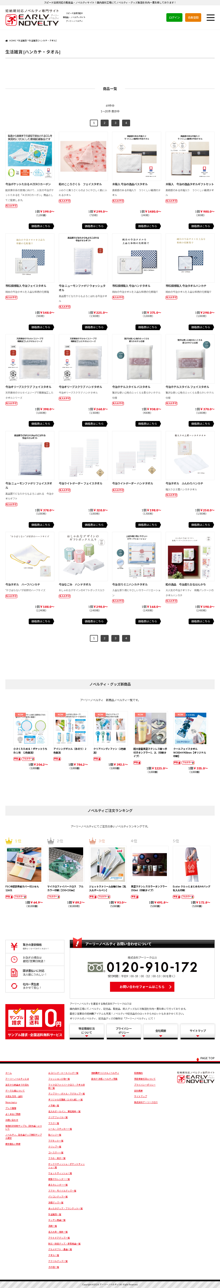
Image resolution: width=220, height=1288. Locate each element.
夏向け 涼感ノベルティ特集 (104, 1079)
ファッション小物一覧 (59, 1079)
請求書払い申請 (12, 1144)
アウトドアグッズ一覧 (59, 1237)
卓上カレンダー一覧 (58, 1184)
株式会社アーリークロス (146, 1102)
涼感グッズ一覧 (55, 1202)
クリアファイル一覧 (58, 1117)
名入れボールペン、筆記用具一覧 (64, 1111)
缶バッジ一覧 (54, 1134)
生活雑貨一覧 (54, 1214)
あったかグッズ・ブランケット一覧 (65, 1208)
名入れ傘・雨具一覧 (58, 1231)
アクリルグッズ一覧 (58, 1261)
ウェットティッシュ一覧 (60, 1173)
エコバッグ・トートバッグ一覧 (63, 1073)
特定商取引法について (145, 1079)
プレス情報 (10, 1108)
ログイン (174, 17)
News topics (11, 1102)
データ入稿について (15, 1090)
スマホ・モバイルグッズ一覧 (62, 1190)
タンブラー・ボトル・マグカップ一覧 (66, 1093)
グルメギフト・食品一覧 (60, 1249)
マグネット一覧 (55, 1140)
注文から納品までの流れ (17, 1084)
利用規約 (138, 1073)
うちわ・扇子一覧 (56, 1158)
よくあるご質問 (12, 1114)
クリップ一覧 (54, 1146)
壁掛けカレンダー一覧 (59, 1179)
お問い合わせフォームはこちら (142, 987)
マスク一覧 (53, 1123)
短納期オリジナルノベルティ (105, 1073)
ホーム (8, 1073)
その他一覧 (53, 1267)
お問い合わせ (11, 1120)
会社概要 (138, 1090)
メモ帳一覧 (53, 1105)
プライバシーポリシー (145, 1084)
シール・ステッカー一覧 (60, 1129)
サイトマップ (140, 1096)
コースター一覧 (55, 1152)
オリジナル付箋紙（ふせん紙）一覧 (65, 1099)
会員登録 (193, 17)
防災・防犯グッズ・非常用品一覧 (64, 1243)
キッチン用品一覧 (56, 1220)
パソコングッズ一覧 (58, 1196)
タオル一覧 (53, 1255)
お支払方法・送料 (14, 1096)
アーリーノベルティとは (17, 1079)
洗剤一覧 (52, 1226)
